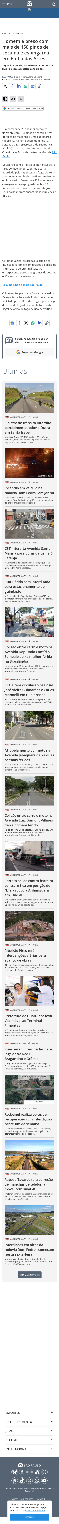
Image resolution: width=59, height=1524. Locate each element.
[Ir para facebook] (22, 1472)
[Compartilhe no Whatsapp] (26, 86)
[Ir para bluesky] (14, 1472)
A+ (13, 98)
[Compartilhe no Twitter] (5, 86)
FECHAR (29, 1517)
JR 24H (10, 1431)
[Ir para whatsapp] (37, 1480)
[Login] (54, 4)
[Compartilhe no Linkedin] (19, 86)
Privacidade (41, 1499)
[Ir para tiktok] (22, 1480)
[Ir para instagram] (29, 1472)
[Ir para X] (29, 1480)
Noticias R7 (6, 33)
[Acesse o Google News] (33, 86)
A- (21, 98)
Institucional (17, 1449)
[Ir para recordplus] (14, 1480)
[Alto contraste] (5, 99)
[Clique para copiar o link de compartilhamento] (39, 86)
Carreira (14, 1499)
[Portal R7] (29, 3)
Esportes (13, 1413)
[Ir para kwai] (37, 1472)
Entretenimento (19, 1422)
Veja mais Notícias (30, 1275)
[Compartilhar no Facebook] (12, 86)
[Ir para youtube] (44, 1480)
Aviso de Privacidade (35, 1510)
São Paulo (18, 33)
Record (11, 1440)
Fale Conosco (26, 1499)
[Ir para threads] (44, 1472)
